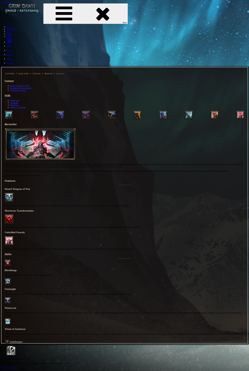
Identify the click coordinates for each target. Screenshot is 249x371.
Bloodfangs (14, 100)
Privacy (4, 368)
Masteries (48, 73)
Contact (12, 368)
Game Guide (23, 73)
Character (37, 73)
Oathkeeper (16, 342)
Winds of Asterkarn (18, 107)
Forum (9, 36)
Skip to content (7, 2)
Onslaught (14, 103)
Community (11, 29)
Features (9, 80)
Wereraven (14, 105)
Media (8, 34)
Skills (7, 95)
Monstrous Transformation (21, 88)
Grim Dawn (10, 73)
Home (8, 27)
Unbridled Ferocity (17, 90)
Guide (8, 32)
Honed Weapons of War (20, 86)
